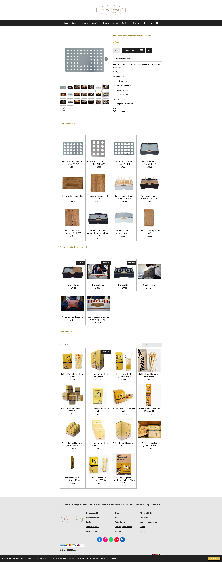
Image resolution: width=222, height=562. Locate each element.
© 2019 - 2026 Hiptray (68, 550)
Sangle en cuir (149, 285)
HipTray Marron (73, 285)
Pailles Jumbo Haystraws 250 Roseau (98, 375)
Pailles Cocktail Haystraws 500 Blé (123, 410)
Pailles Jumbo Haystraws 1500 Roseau (72, 444)
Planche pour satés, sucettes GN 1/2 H (149, 197)
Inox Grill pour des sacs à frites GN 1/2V (98, 162)
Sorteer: (138, 345)
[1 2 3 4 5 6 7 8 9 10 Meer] (116, 50)
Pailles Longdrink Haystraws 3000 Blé (149, 444)
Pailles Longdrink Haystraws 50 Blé (72, 479)
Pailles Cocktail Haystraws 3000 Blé (72, 410)
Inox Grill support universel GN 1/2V (124, 232)
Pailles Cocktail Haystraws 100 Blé (72, 375)
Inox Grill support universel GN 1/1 (149, 162)
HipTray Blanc (98, 285)
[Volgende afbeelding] (106, 59)
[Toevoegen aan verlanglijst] (149, 50)
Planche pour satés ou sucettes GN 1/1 (123, 197)
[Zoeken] (150, 23)
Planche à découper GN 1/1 (72, 197)
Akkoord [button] (214, 558)
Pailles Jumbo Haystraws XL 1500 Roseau (98, 444)
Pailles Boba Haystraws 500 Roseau (149, 375)
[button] (63, 87)
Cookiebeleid (145, 518)
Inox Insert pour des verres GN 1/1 (124, 162)
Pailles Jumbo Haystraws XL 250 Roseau (124, 444)
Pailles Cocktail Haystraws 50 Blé (98, 410)
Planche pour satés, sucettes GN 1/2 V (72, 232)
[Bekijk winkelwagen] (157, 23)
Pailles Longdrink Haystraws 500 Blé (98, 479)
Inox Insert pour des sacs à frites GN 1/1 (73, 162)
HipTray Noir (123, 285)
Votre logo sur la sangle (72, 317)
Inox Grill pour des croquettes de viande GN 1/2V (98, 233)
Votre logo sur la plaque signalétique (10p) (98, 318)
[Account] (144, 23)
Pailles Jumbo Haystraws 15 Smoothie (149, 410)
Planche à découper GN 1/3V (149, 232)
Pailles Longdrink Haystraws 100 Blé (124, 375)
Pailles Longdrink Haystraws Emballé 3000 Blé (124, 480)
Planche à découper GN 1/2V (98, 197)
